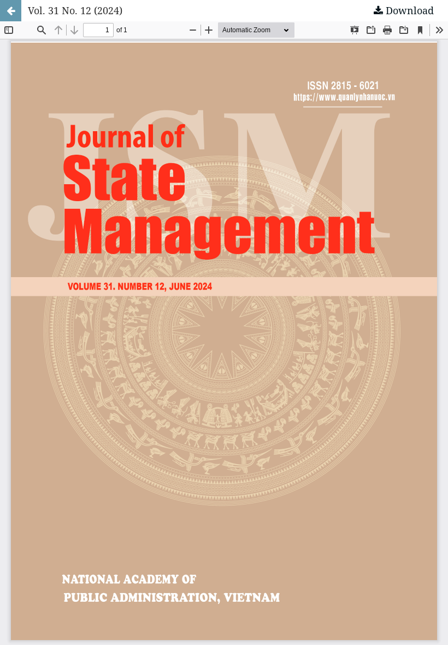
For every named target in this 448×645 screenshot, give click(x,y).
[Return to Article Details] (10, 10)
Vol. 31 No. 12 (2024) (75, 10)
